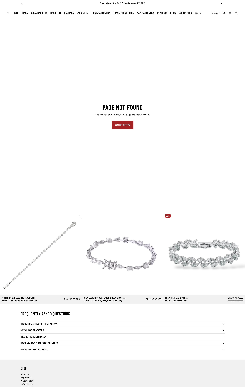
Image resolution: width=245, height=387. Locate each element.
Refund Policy (26, 384)
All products (26, 377)
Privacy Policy (26, 381)
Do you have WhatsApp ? (32, 330)
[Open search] (224, 13)
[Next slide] (221, 3)
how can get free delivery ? (34, 349)
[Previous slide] (21, 3)
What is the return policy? (33, 336)
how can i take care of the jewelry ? (38, 323)
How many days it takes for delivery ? (39, 343)
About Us (24, 374)
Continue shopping (122, 125)
